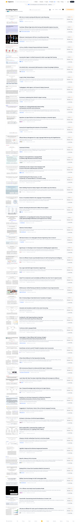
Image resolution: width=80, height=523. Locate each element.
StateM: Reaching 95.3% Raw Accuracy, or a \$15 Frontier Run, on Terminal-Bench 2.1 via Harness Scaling (32, 177)
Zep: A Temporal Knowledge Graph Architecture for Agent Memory (34, 388)
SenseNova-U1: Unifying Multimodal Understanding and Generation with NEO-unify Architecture (31, 107)
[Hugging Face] (42, 521)
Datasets (41, 1)
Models (36, 1)
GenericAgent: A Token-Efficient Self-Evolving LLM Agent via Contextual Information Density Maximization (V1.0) (32, 338)
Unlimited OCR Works (24, 147)
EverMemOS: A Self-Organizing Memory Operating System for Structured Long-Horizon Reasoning (31, 318)
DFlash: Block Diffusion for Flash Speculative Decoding (32, 358)
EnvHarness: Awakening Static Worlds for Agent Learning (32, 97)
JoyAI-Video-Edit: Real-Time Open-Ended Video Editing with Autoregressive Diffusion (39, 378)
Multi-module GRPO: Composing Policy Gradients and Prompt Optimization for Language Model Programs (32, 428)
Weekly (56, 9)
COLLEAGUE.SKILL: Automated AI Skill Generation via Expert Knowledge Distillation (39, 67)
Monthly (60, 9)
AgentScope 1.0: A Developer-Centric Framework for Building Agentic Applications (38, 247)
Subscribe (50, 4)
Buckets (53, 1)
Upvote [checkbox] (70, 16)
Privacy (23, 521)
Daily (53, 9)
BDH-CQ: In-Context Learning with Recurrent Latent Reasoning (34, 17)
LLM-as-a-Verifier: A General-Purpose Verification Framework (33, 47)
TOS (17, 521)
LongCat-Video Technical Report (27, 77)
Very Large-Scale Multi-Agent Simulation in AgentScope (32, 268)
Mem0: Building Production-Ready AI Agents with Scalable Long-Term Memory (37, 187)
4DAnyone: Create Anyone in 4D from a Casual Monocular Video (34, 37)
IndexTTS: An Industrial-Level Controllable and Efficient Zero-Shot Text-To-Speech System (40, 278)
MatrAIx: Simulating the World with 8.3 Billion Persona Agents (33, 207)
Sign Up (72, 1)
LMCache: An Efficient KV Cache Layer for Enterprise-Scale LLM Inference (36, 508)
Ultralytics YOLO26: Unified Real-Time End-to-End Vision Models (34, 438)
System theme (9, 521)
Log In (68, 1)
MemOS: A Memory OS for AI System (27, 458)
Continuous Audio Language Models (27, 328)
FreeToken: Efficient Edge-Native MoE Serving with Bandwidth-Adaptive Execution (38, 27)
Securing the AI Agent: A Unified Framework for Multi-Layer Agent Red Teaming (38, 57)
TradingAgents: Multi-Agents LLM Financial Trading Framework (34, 87)
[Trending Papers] (63, 9)
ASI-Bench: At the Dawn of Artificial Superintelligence (31, 418)
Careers (35, 521)
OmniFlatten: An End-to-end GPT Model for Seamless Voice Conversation (36, 348)
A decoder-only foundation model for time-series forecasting (33, 308)
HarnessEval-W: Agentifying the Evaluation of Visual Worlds (33, 127)
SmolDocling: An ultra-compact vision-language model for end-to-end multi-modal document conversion (32, 167)
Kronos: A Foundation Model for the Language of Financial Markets (35, 197)
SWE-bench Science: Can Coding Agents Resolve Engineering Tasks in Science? (37, 237)
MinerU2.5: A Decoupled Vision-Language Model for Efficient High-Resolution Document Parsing (30, 157)
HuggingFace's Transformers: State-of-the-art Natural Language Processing (37, 408)
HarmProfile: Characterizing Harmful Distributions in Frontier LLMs (35, 498)
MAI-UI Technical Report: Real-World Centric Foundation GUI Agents (35, 298)
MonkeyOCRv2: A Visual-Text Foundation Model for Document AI (34, 468)
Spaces (47, 1)
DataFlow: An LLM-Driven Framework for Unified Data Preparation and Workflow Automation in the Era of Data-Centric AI (35, 398)
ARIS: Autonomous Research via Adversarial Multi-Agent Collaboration (35, 368)
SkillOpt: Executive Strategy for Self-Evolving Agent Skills (32, 478)
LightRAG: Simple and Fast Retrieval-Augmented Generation (33, 448)
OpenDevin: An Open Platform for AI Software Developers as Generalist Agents (37, 117)
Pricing (62, 1)
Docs (59, 1)
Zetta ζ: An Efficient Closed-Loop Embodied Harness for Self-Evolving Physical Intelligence (40, 258)
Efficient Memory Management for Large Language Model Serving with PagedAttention (39, 137)
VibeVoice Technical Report (25, 227)
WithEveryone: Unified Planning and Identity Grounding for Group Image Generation (39, 288)
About (29, 521)
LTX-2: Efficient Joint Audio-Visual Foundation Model (31, 488)
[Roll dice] (50, 10)
